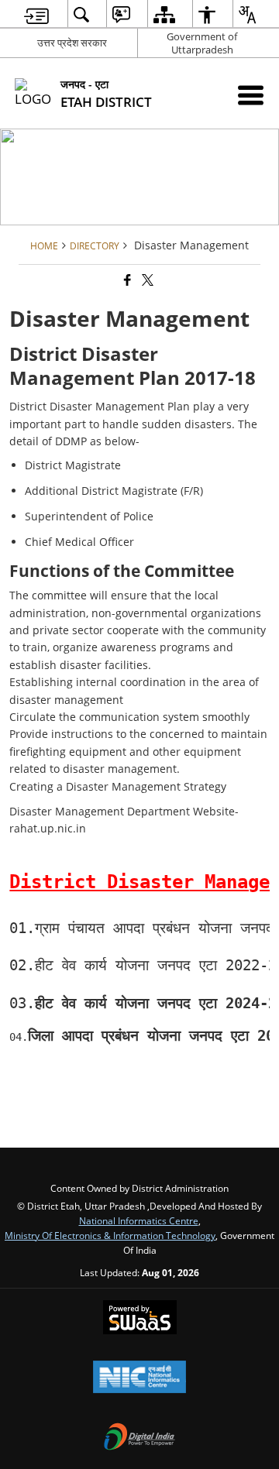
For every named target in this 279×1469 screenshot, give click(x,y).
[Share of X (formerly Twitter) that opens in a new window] (146, 280)
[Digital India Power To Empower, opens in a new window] (139, 1438)
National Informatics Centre (138, 1220)
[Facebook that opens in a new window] (126, 280)
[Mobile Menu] (250, 94)
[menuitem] (36, 14)
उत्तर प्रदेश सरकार (72, 43)
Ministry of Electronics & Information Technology (110, 1235)
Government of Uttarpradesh (202, 43)
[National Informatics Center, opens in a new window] (139, 1378)
